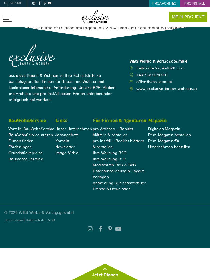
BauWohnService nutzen (30, 135)
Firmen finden (20, 141)
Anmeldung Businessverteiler (119, 183)
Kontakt (62, 141)
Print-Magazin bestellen (169, 135)
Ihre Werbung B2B (109, 159)
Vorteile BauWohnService (31, 129)
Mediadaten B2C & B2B (114, 165)
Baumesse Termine (25, 159)
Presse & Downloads (111, 189)
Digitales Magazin (164, 129)
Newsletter (65, 147)
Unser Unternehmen (73, 129)
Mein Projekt (188, 16)
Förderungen (20, 147)
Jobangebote (67, 135)
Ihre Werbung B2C (109, 153)
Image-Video (66, 153)
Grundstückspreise (25, 153)
